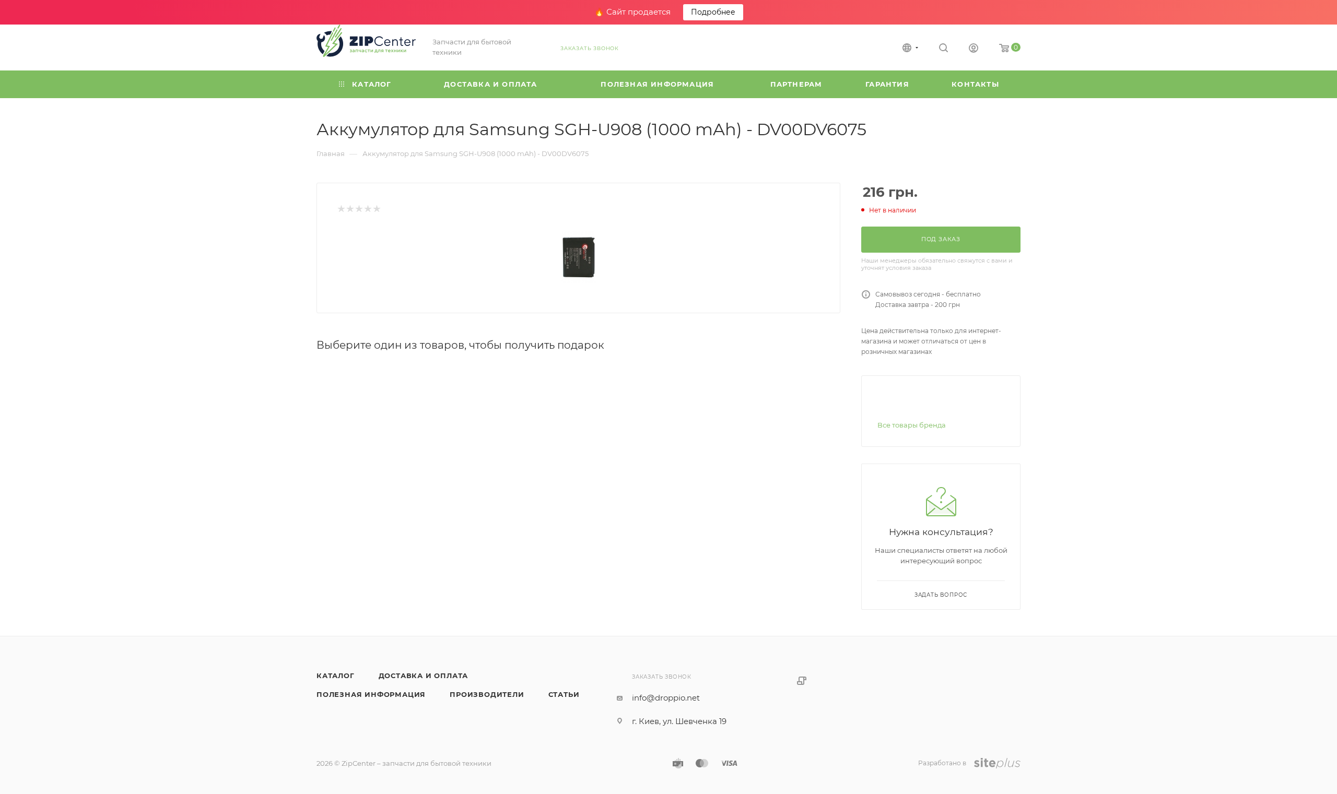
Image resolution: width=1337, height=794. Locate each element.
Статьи (564, 694)
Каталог (335, 675)
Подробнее (713, 12)
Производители (487, 694)
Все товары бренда (911, 425)
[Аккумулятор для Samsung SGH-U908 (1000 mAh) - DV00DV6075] (578, 257)
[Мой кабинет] (973, 49)
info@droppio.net (666, 698)
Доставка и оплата (423, 675)
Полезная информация (371, 694)
